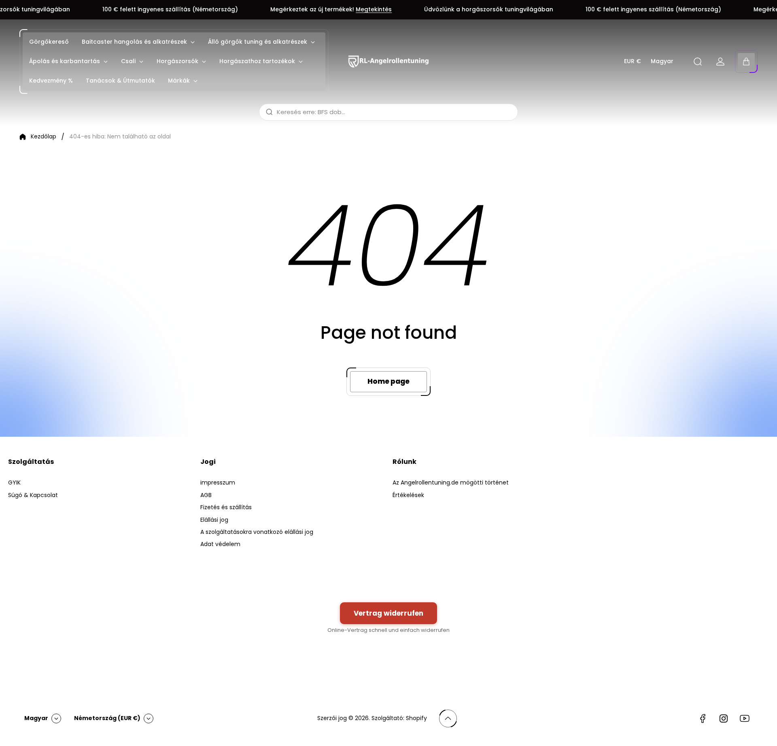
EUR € (632, 61)
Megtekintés (343, 9)
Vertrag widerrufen (388, 613)
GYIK (14, 482)
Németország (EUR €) (107, 718)
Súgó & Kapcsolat (33, 495)
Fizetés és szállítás (226, 507)
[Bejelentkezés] (720, 61)
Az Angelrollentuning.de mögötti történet (451, 482)
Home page (388, 381)
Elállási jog (214, 520)
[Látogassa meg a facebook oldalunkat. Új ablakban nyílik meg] (702, 718)
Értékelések (408, 495)
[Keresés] (698, 61)
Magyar (662, 61)
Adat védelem (220, 544)
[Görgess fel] (448, 718)
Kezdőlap (43, 136)
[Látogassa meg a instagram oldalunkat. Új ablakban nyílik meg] (723, 718)
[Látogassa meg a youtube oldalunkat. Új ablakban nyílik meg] (745, 718)
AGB (206, 495)
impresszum (217, 482)
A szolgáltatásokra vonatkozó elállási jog (256, 532)
